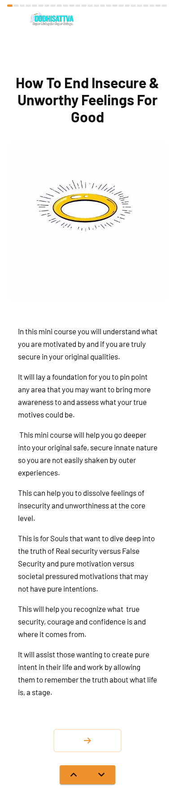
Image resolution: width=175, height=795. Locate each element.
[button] (87, 740)
